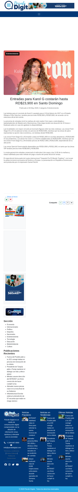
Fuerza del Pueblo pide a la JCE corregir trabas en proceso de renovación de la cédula (51, 426)
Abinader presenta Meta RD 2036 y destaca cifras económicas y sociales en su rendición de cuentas (33, 447)
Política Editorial (11, 453)
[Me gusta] (6, 199)
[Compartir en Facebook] (64, 202)
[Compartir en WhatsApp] (60, 202)
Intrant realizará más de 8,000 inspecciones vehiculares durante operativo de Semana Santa (33, 470)
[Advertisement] (40, 31)
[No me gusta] (10, 199)
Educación (11, 342)
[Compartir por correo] (71, 202)
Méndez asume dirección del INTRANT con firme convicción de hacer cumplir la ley (51, 470)
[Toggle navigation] (39, 14)
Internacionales (12, 327)
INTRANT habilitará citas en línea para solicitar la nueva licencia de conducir (33, 426)
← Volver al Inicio (11, 197)
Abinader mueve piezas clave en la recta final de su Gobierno (15, 388)
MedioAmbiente (12, 344)
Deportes (10, 332)
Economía (10, 324)
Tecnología (11, 339)
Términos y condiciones (11, 451)
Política (9, 329)
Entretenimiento (12, 337)
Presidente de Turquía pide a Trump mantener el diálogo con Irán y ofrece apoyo (51, 447)
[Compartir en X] (67, 202)
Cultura (9, 346)
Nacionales (11, 334)
